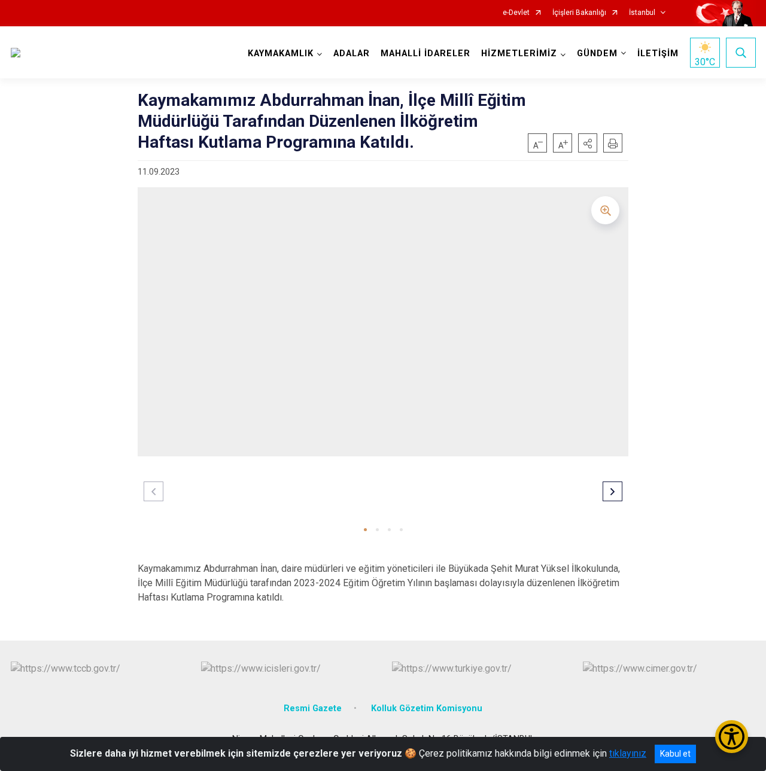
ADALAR (351, 53)
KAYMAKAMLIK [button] (281, 53)
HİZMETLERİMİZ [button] (519, 53)
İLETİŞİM (658, 53)
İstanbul (642, 13)
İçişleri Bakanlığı (579, 13)
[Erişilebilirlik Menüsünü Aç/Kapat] (731, 736)
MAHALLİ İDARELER (425, 53)
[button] (587, 143)
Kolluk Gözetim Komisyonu (426, 708)
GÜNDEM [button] (597, 53)
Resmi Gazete (313, 708)
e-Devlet (516, 13)
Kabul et (675, 753)
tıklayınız (627, 753)
